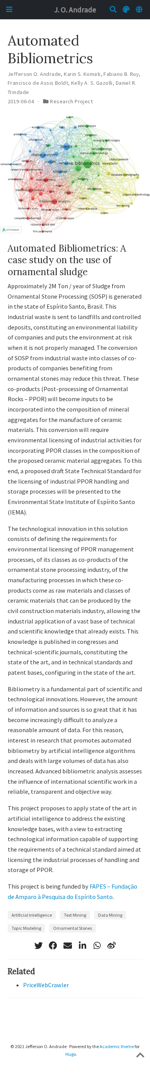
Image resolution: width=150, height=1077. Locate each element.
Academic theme (117, 1046)
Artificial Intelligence (32, 915)
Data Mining (110, 915)
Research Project (71, 101)
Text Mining (75, 915)
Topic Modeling (26, 928)
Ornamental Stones (72, 928)
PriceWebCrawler (46, 985)
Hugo (70, 1054)
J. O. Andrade (75, 9)
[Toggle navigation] (9, 9)
